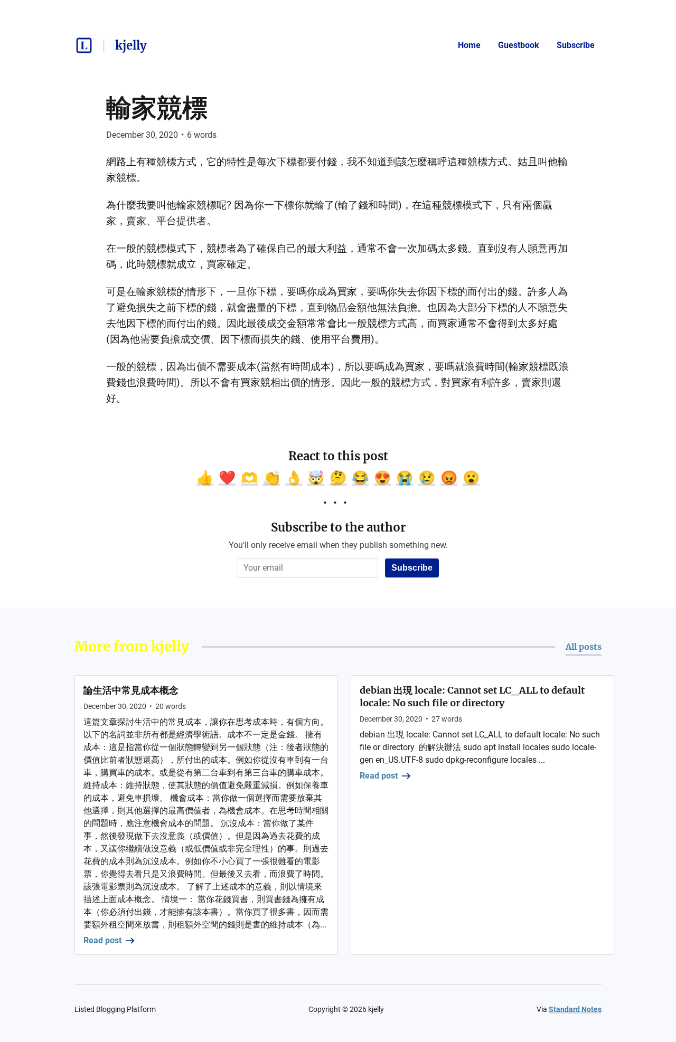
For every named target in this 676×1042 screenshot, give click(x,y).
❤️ (227, 478)
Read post (102, 940)
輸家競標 (157, 108)
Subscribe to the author (338, 527)
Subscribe (576, 45)
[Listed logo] (84, 45)
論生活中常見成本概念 (131, 690)
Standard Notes (575, 1009)
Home (469, 45)
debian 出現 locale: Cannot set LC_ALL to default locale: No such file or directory (472, 696)
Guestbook (518, 45)
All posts (584, 646)
